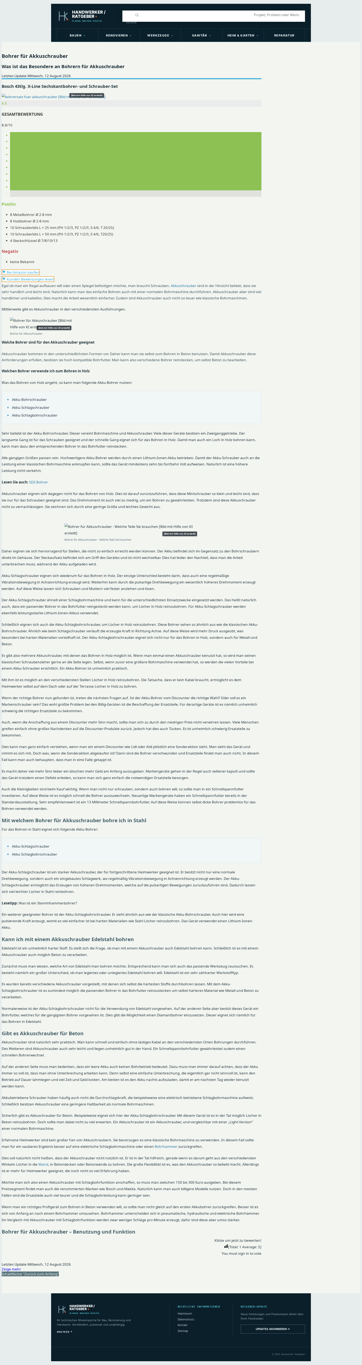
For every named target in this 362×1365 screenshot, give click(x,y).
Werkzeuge (158, 35)
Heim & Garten (241, 35)
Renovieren (117, 35)
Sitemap (183, 1331)
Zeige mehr (11, 1269)
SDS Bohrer (38, 482)
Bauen (75, 35)
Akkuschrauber (183, 285)
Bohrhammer (166, 1146)
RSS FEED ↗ (65, 1331)
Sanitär (199, 35)
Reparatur (284, 35)
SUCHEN (129, 22)
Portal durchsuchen (127, 15)
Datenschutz (186, 1319)
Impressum (185, 1313)
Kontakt (182, 1325)
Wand (43, 1164)
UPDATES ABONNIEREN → (273, 1329)
